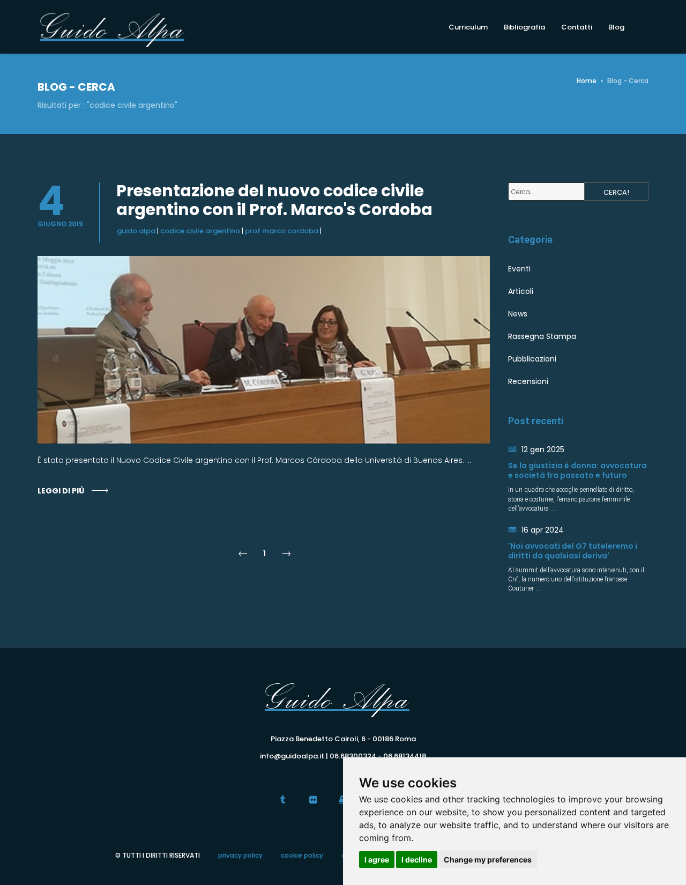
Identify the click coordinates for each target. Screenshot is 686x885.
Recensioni (528, 381)
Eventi (519, 268)
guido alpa (136, 231)
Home (586, 80)
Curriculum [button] (468, 27)
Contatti (576, 27)
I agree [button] (376, 859)
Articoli (520, 291)
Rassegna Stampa (542, 336)
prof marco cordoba (281, 231)
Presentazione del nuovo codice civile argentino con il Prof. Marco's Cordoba (274, 200)
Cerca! (616, 192)
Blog (616, 27)
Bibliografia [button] (524, 27)
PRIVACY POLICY (240, 855)
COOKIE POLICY (302, 855)
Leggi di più (61, 490)
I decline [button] (416, 859)
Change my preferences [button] (488, 859)
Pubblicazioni (532, 358)
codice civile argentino (200, 231)
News (517, 313)
